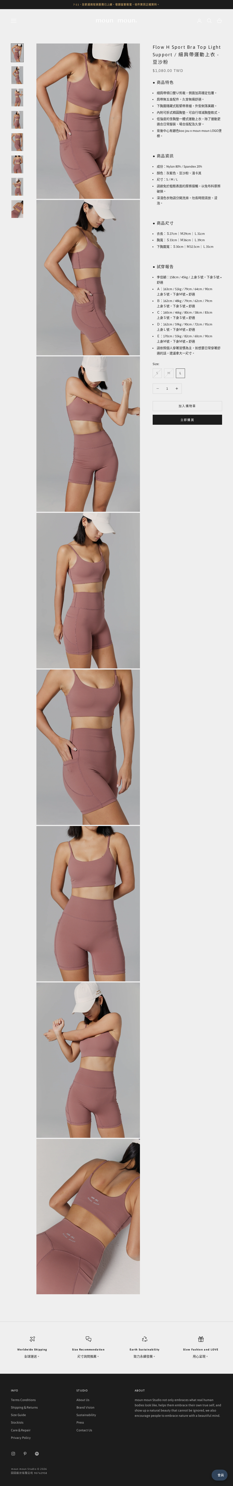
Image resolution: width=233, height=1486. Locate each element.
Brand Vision (85, 1407)
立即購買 (187, 420)
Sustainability (86, 1415)
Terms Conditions (23, 1400)
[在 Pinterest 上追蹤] (25, 1453)
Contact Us (84, 1430)
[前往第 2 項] (17, 75)
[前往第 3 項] (17, 97)
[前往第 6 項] (17, 164)
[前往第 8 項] (17, 209)
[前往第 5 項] (17, 142)
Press (80, 1422)
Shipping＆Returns (24, 1407)
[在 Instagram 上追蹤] (13, 1453)
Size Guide (18, 1415)
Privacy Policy (21, 1438)
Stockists (17, 1422)
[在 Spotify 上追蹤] (37, 1453)
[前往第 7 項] (17, 186)
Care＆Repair (20, 1430)
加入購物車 (187, 406)
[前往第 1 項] (17, 52)
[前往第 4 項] (17, 119)
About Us (82, 1400)
